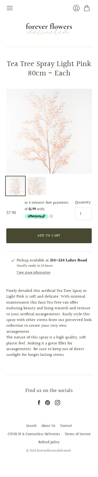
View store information (33, 273)
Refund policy (49, 442)
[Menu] (9, 8)
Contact (66, 426)
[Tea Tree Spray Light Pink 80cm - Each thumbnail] (37, 186)
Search (31, 426)
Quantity (83, 202)
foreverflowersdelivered (54, 450)
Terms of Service (78, 434)
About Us (48, 426)
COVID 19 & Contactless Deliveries (34, 434)
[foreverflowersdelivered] (49, 29)
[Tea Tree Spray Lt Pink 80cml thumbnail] (15, 186)
